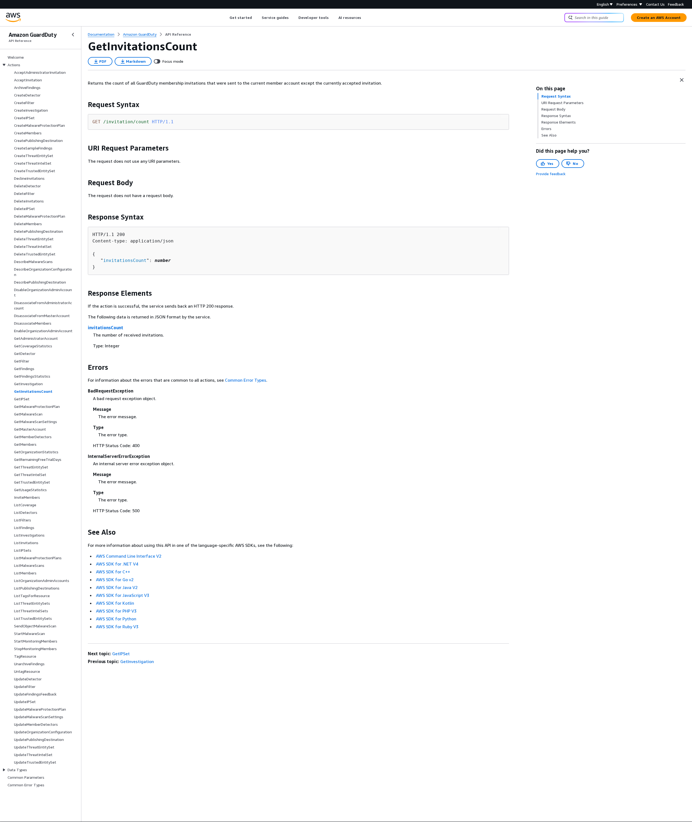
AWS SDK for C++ (113, 571)
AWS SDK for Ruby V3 (117, 626)
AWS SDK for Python (116, 618)
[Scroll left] (225, 17)
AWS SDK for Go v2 (115, 579)
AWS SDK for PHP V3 (116, 611)
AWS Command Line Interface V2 (128, 556)
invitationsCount (125, 260)
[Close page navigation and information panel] (682, 80)
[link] (178, 34)
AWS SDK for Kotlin (115, 603)
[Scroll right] (365, 17)
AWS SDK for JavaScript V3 (122, 595)
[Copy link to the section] (83, 104)
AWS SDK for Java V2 (117, 587)
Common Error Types (245, 380)
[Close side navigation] (73, 34)
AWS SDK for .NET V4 (117, 564)
